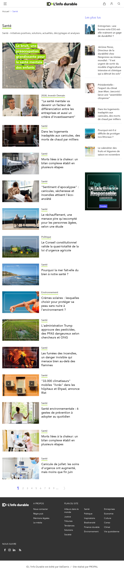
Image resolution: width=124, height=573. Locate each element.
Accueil (5, 11)
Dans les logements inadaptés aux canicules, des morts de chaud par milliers (60, 136)
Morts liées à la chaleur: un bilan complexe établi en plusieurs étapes (59, 163)
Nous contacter (40, 509)
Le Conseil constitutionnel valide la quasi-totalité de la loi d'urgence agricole (60, 246)
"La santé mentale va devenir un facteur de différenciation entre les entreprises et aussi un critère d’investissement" (58, 109)
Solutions (68, 530)
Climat (107, 527)
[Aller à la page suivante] (64, 488)
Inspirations (89, 518)
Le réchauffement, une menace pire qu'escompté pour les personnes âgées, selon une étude (59, 221)
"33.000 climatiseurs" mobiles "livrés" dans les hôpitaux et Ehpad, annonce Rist (60, 387)
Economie (108, 513)
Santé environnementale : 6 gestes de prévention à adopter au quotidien (59, 413)
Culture (107, 518)
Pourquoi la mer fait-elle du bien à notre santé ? (59, 272)
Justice (67, 516)
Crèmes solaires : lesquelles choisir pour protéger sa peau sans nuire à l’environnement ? (60, 304)
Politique (88, 513)
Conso (107, 522)
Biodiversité (89, 522)
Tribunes (68, 521)
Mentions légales (41, 518)
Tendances (69, 525)
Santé (15, 11)
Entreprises (109, 509)
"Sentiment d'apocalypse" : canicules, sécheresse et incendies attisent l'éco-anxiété (60, 193)
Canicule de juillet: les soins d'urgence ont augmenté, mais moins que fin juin (60, 468)
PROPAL (93, 566)
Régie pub (38, 513)
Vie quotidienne (111, 531)
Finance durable (92, 527)
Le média (37, 522)
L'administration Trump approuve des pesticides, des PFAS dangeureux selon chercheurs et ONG (60, 332)
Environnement (91, 531)
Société (67, 534)
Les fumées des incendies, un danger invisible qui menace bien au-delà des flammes (59, 359)
